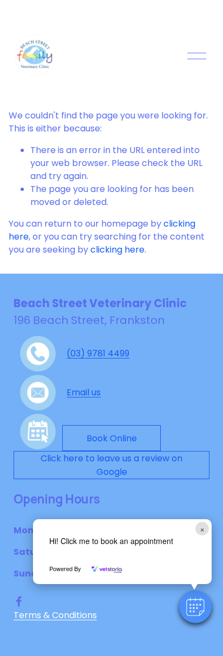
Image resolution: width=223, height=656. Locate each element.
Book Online (112, 438)
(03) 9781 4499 (98, 353)
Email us (84, 392)
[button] (195, 607)
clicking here (117, 249)
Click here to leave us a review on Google (111, 465)
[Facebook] (19, 601)
